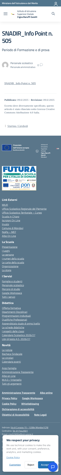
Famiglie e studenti (12, 281)
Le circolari (7, 358)
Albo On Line (9, 236)
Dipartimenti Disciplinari (14, 312)
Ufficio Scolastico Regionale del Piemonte (24, 209)
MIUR (5, 205)
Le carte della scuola (13, 262)
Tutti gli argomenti (11, 384)
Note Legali (40, 415)
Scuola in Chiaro (10, 216)
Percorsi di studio (11, 289)
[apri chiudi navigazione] (5, 14)
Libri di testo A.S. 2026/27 (16, 339)
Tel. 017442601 (20, 430)
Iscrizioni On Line (11, 220)
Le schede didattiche (13, 327)
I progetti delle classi (13, 331)
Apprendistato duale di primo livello (21, 323)
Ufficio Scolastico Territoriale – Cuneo (22, 213)
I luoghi (6, 251)
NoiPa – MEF (9, 232)
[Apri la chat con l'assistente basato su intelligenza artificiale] (53, 467)
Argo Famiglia (9, 368)
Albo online (46, 393)
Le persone (8, 255)
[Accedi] (56, 3)
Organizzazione (10, 266)
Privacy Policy (9, 398)
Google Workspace (12, 293)
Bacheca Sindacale (12, 354)
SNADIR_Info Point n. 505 (20, 83)
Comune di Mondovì (12, 228)
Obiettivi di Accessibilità (15, 415)
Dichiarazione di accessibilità (18, 409)
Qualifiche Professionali (14, 320)
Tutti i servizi (8, 297)
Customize (15, 464)
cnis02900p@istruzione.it (20, 434)
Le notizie (7, 350)
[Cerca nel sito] (53, 14)
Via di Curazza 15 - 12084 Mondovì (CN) (29, 427)
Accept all (46, 464)
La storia (6, 270)
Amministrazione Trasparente (18, 372)
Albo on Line (8, 376)
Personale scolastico (13, 285)
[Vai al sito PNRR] (30, 174)
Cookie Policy (9, 404)
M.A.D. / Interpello (11, 380)
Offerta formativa (11, 308)
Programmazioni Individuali (16, 316)
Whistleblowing (30, 404)
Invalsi (5, 224)
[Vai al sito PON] (30, 186)
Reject (30, 464)
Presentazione (9, 247)
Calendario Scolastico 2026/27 (18, 335)
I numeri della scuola (13, 258)
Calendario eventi (11, 362)
